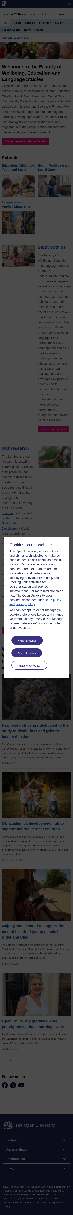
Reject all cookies (27, 653)
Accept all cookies (27, 641)
